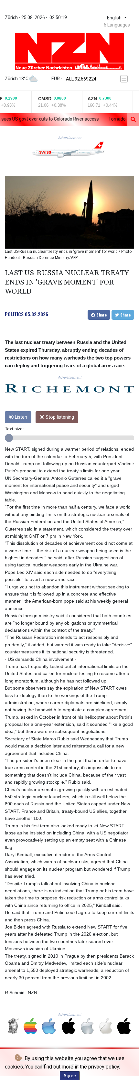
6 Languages (117, 24)
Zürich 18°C (16, 78)
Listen (20, 417)
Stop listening (59, 417)
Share (101, 314)
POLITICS (14, 313)
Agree (69, 1075)
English (115, 18)
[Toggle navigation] (125, 78)
